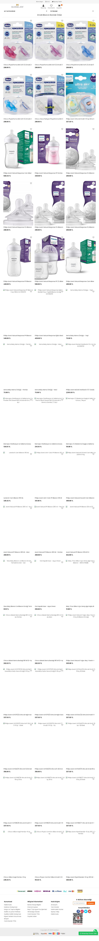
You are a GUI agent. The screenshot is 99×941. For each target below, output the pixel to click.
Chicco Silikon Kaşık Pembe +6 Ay (15, 877)
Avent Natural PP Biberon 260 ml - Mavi (16, 552)
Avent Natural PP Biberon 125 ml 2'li (77, 552)
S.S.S (48, 2)
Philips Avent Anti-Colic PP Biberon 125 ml (48, 498)
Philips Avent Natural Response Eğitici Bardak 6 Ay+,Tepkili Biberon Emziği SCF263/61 (62, 336)
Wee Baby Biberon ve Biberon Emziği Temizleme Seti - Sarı (23, 606)
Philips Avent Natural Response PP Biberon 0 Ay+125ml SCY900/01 (25, 336)
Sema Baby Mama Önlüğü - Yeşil (77, 336)
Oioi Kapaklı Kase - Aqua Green (45, 606)
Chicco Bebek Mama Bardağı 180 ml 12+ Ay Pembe (20, 660)
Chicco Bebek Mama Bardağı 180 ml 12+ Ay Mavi (51, 660)
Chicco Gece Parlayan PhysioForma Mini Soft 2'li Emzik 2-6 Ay (55, 119)
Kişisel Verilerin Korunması (12, 916)
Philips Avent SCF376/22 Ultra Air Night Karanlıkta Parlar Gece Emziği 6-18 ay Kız (30, 715)
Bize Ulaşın (39, 2)
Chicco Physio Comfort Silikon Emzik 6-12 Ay (49, 877)
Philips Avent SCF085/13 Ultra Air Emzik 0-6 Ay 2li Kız (52, 823)
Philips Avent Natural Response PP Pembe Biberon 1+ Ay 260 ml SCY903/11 (59, 173)
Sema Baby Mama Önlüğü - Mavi (46, 390)
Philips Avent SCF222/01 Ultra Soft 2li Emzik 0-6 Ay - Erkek (23, 769)
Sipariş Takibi (57, 2)
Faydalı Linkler (32, 916)
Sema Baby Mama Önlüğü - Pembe (16, 390)
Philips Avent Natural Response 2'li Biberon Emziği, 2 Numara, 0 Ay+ (57, 227)
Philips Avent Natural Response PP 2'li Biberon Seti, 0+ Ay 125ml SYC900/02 (59, 281)
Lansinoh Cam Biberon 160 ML (13, 498)
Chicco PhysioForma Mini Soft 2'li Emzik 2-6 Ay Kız (20, 65)
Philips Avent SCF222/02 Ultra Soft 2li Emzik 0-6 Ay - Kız (53, 769)
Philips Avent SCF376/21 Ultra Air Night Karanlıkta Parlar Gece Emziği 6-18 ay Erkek (62, 715)
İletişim (6, 919)
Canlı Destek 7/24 (10, 921)
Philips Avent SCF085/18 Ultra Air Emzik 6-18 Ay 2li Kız (21, 823)
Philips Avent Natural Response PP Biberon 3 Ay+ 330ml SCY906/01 (26, 281)
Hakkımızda (54, 914)
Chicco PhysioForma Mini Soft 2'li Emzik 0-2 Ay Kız (51, 65)
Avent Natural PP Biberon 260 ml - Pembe (48, 552)
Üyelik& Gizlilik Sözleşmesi (12, 914)
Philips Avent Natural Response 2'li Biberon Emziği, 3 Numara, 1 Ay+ (26, 227)
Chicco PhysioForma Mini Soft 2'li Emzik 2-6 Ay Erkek (21, 119)
